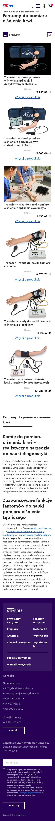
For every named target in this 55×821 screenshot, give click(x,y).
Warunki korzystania (19, 664)
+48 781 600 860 (12, 722)
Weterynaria (40, 635)
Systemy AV (40, 629)
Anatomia (13, 635)
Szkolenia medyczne (19, 642)
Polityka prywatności (19, 658)
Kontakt (13, 730)
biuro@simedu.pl (12, 717)
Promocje (12, 629)
